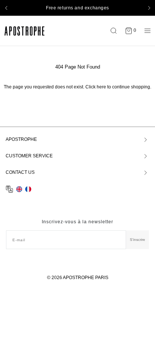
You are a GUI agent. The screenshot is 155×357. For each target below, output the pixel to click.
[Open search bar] (115, 30)
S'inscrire (137, 240)
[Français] (28, 189)
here (101, 87)
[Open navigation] (145, 30)
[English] (19, 189)
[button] (6, 8)
